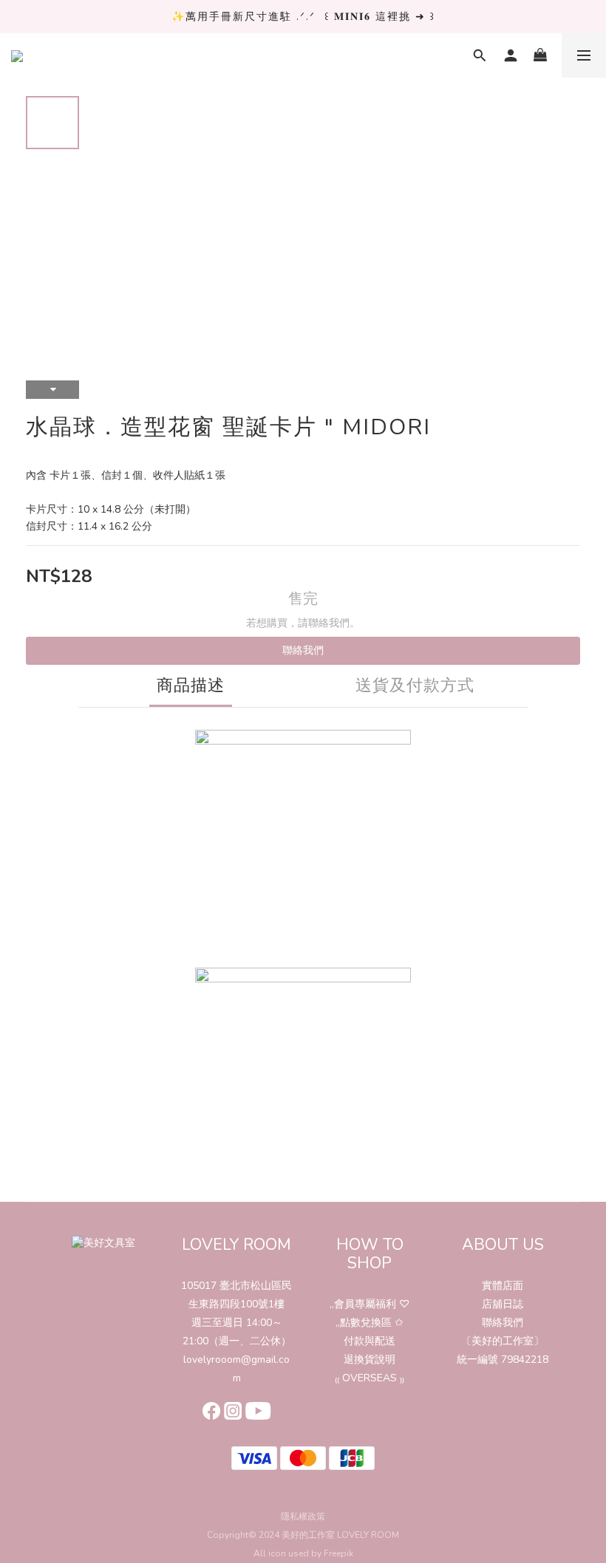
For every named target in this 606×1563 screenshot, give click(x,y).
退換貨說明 (369, 1359)
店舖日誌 (502, 1304)
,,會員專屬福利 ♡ (369, 1304)
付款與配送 (369, 1341)
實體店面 (502, 1286)
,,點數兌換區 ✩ (370, 1323)
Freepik (338, 1553)
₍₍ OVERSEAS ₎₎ (369, 1378)
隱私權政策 (303, 1516)
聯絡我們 (303, 650)
